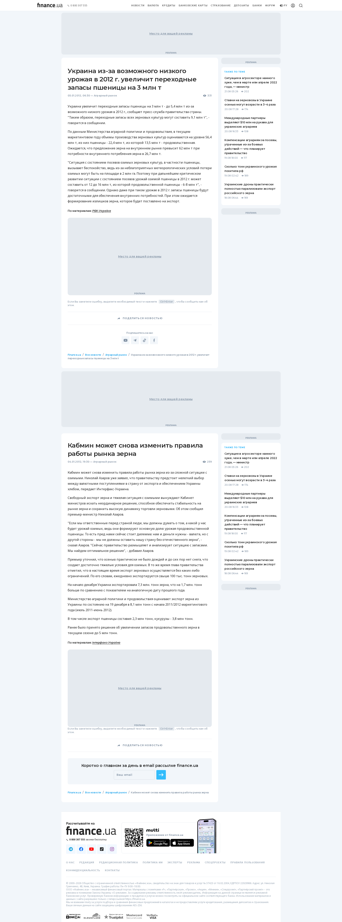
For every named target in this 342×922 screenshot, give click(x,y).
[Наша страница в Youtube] (91, 849)
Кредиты (168, 5)
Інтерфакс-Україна (106, 642)
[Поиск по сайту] (301, 5)
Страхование (221, 5)
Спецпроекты (215, 862)
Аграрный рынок (105, 95)
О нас (70, 862)
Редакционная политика (118, 862)
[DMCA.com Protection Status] (73, 920)
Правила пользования (247, 862)
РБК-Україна (101, 211)
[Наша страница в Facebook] (81, 849)
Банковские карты (193, 5)
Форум (270, 5)
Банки (257, 5)
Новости (137, 5)
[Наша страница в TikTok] (101, 849)
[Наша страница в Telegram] (71, 849)
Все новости (93, 354)
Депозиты (241, 5)
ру (285, 5)
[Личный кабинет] (293, 5)
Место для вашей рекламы (171, 33)
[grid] (171, 585)
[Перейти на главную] (50, 5)
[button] (161, 775)
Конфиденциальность (83, 870)
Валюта (153, 5)
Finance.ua (74, 354)
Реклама (193, 862)
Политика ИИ (153, 862)
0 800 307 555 (78, 5)
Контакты (112, 870)
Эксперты (174, 862)
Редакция (86, 862)
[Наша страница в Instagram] (112, 849)
